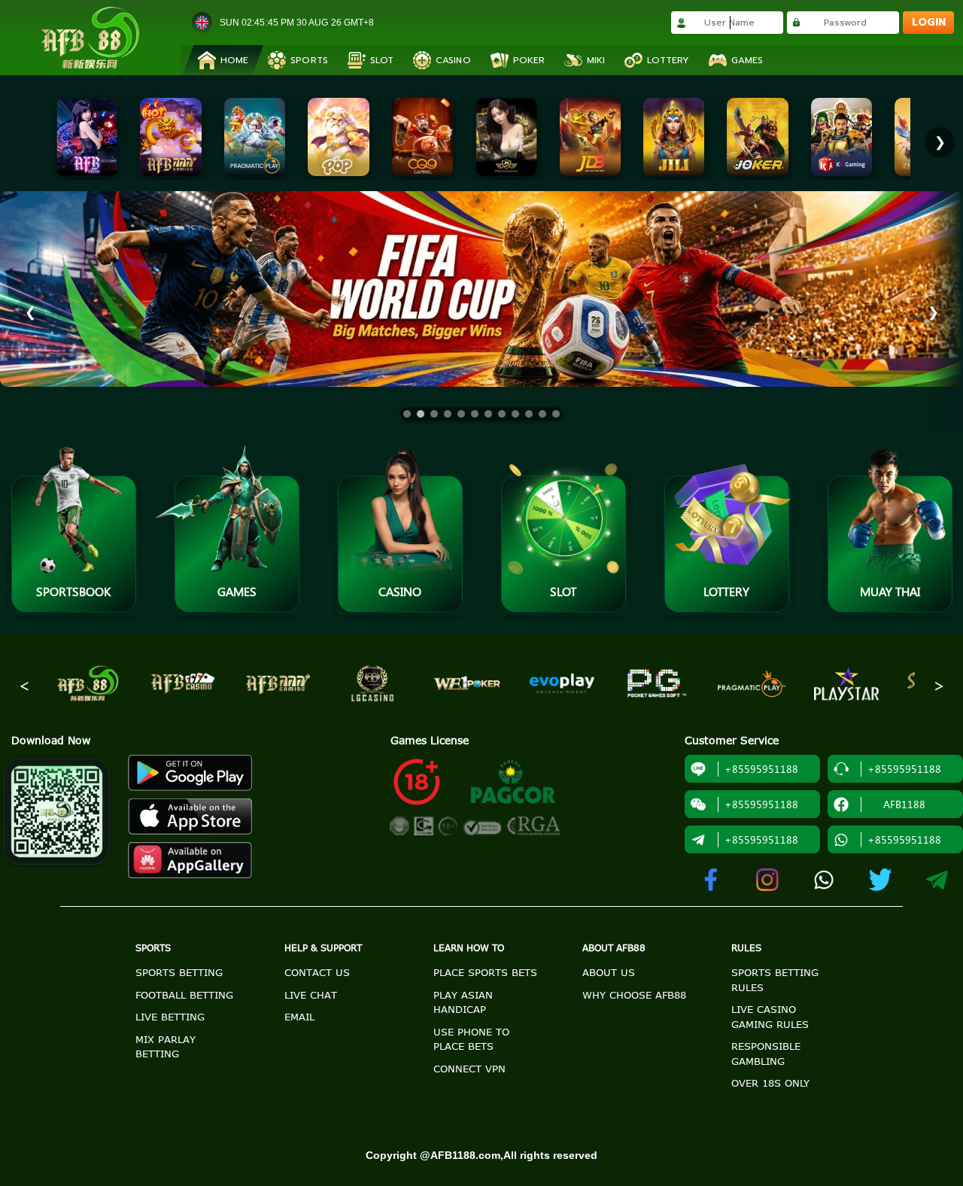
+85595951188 (761, 839)
